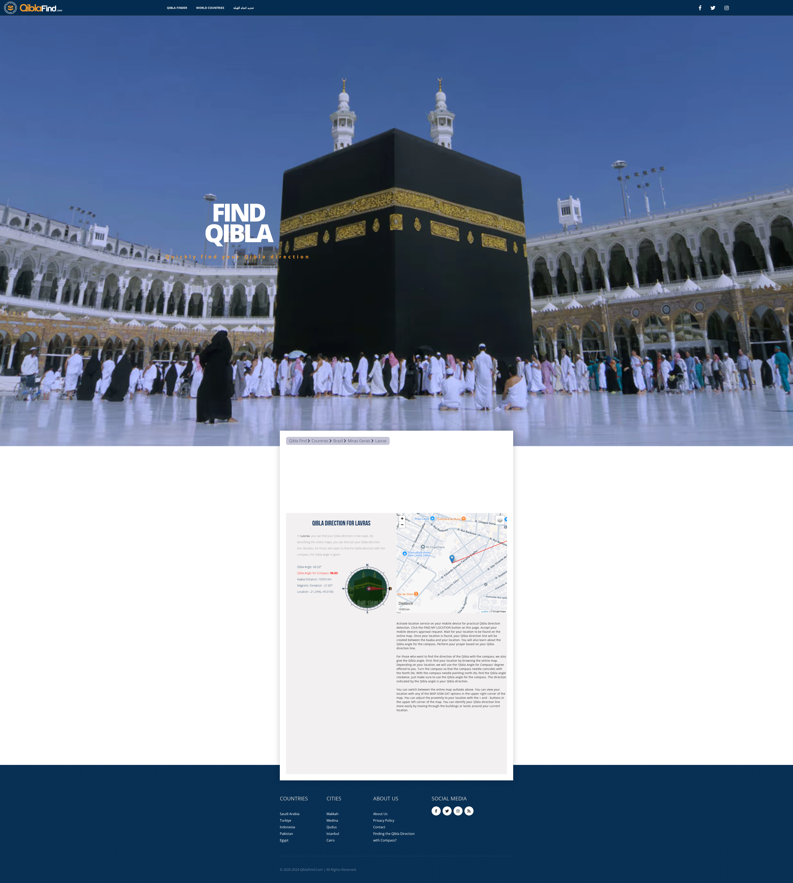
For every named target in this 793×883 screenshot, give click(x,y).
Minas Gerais (359, 440)
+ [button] (402, 518)
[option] (396, 231)
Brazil (338, 440)
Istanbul (332, 833)
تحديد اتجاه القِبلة (243, 8)
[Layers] (500, 520)
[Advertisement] (396, 480)
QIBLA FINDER (177, 8)
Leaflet (484, 611)
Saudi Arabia (289, 814)
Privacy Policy (383, 820)
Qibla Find (298, 440)
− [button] (402, 524)
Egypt (284, 840)
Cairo (330, 840)
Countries (320, 440)
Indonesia (287, 827)
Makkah (332, 814)
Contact (379, 827)
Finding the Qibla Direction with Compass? (394, 837)
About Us (380, 814)
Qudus (331, 827)
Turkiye (285, 820)
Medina (332, 820)
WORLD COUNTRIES (210, 8)
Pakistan (286, 833)
